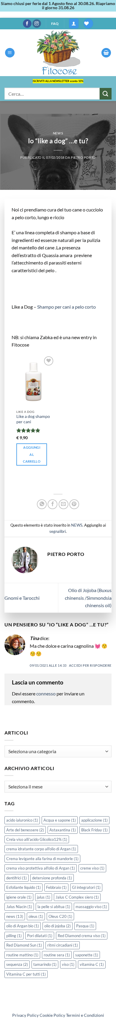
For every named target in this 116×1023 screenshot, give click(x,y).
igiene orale (19, 897)
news (14, 916)
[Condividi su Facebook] (52, 504)
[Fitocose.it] (58, 52)
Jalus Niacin (19, 906)
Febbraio (56, 887)
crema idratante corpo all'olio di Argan (41, 848)
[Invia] (106, 94)
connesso (46, 693)
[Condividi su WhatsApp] (42, 504)
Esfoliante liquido (23, 887)
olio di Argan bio (22, 925)
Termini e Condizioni (85, 1015)
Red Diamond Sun (24, 945)
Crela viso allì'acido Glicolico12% (36, 839)
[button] (74, 23)
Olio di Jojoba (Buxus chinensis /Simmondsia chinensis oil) (88, 597)
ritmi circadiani (62, 945)
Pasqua (85, 925)
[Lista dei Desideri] (88, 23)
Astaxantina (62, 830)
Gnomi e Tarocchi (22, 598)
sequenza (17, 964)
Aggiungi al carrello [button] (31, 454)
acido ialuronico (22, 820)
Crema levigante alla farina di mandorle (42, 858)
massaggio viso (91, 906)
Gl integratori (86, 887)
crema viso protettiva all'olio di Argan (40, 868)
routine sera (57, 955)
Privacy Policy (25, 1015)
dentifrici (16, 878)
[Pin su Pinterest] (74, 504)
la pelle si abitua (53, 906)
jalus (43, 897)
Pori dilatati (39, 935)
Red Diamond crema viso (82, 935)
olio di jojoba (57, 925)
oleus (36, 916)
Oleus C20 (60, 916)
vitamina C (92, 964)
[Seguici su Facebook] (27, 23)
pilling (14, 935)
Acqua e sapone (59, 820)
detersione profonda (52, 878)
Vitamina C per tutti (26, 974)
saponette (86, 955)
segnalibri (57, 531)
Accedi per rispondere (90, 665)
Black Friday (94, 830)
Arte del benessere (25, 830)
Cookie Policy (52, 1015)
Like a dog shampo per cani (33, 419)
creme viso (92, 868)
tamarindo (45, 964)
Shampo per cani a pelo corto (67, 307)
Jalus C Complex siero (77, 897)
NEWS (58, 133)
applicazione (94, 820)
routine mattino (22, 955)
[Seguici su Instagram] (36, 23)
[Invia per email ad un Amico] (63, 504)
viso (68, 964)
